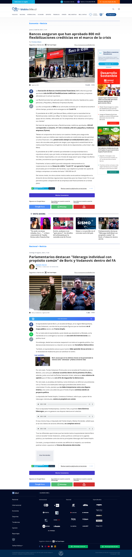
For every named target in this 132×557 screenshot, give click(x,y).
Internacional (31, 14)
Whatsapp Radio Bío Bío (111, 546)
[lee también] (43, 361)
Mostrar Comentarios (62, 195)
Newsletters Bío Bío (69, 2)
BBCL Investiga (72, 14)
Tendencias (56, 14)
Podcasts (15, 14)
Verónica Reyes (36, 42)
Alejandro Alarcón (41, 265)
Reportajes (15, 534)
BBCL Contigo (83, 14)
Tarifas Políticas (17, 545)
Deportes (48, 14)
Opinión (64, 14)
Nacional (22, 14)
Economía (41, 14)
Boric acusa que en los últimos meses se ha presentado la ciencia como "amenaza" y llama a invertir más (72, 359)
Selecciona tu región (21, 2)
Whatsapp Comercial (79, 546)
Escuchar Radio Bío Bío (109, 2)
